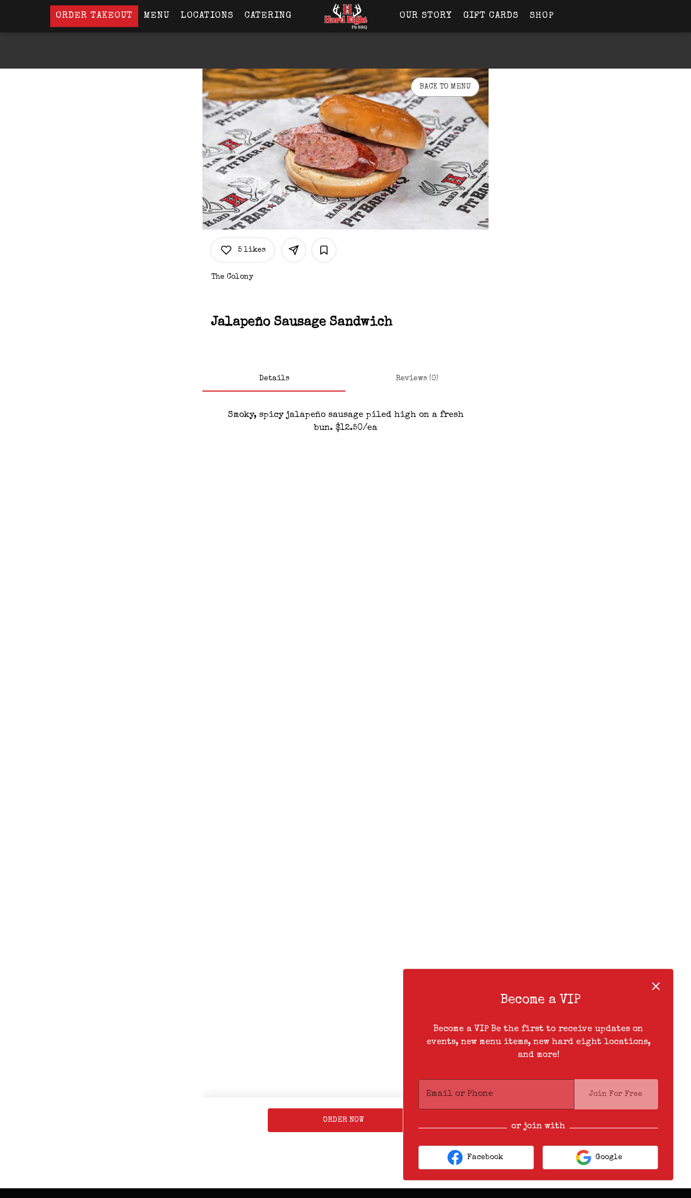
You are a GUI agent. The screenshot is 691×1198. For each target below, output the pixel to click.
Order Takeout (94, 16)
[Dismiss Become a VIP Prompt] (656, 986)
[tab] (274, 379)
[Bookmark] (324, 250)
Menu (157, 16)
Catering (268, 16)
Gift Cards (491, 16)
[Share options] (294, 250)
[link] (343, 1120)
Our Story (425, 16)
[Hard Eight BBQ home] (345, 16)
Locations (207, 16)
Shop (542, 16)
